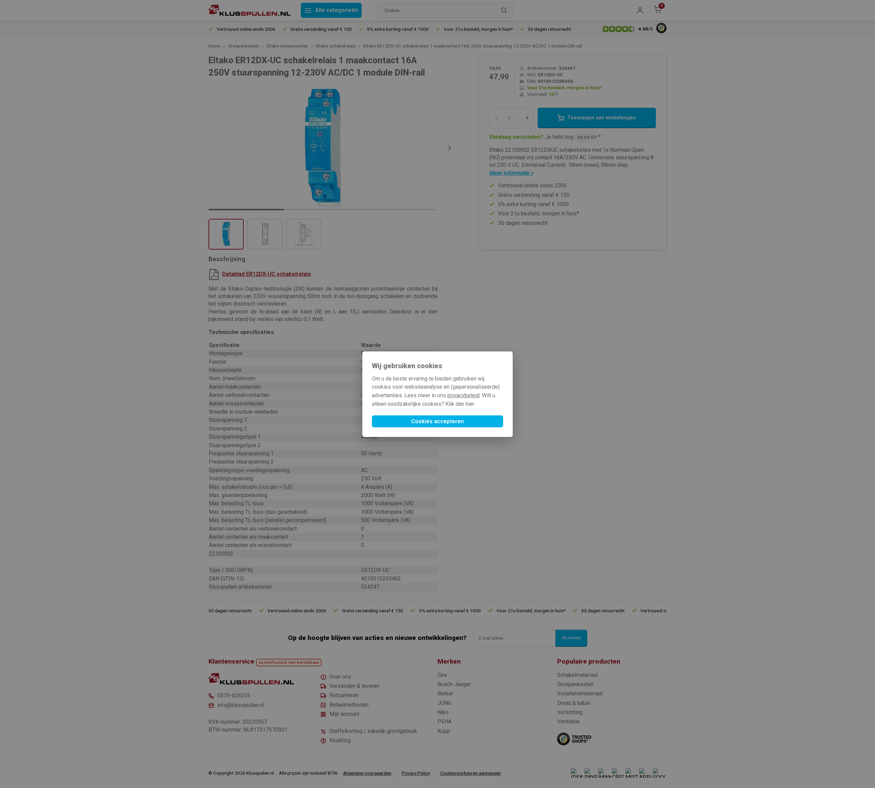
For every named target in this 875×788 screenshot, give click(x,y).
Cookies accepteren (437, 421)
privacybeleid (463, 395)
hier (470, 404)
